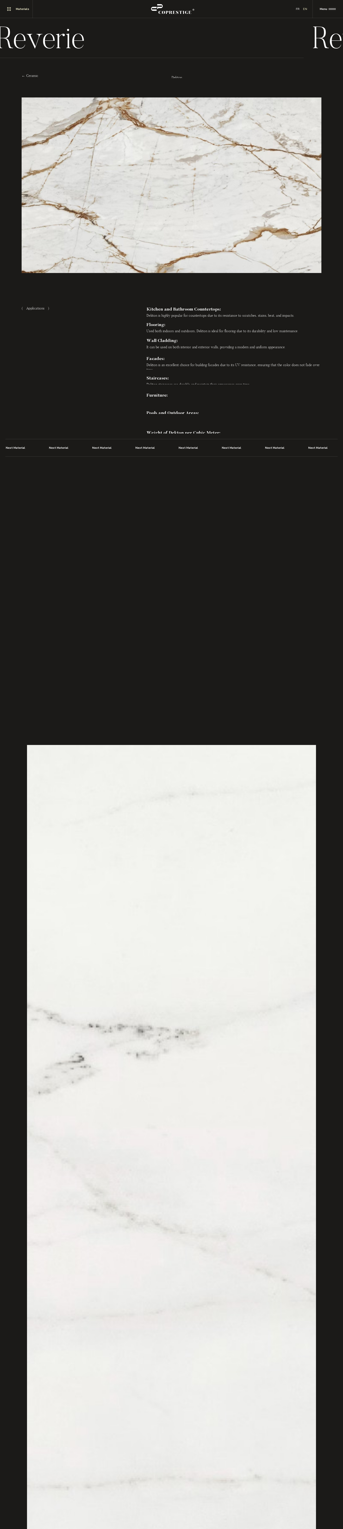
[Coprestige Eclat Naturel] (172, 9)
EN (305, 9)
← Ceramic (30, 75)
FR (297, 9)
